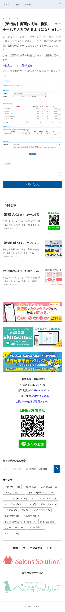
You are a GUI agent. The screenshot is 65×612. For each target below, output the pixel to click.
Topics (30, 486)
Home (6, 4)
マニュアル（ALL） (16, 498)
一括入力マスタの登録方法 (17, 65)
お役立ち (11, 509)
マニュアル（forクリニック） (20, 504)
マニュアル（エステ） (44, 498)
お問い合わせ (32, 184)
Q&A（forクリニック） (40, 492)
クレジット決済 (23, 4)
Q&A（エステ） (14, 492)
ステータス (12, 533)
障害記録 (47, 521)
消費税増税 (12, 515)
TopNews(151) (8, 164)
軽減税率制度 (32, 515)
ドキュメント (49, 504)
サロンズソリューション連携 (20, 521)
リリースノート (14, 527)
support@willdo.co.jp (37, 395)
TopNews (12, 486)
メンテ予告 (36, 527)
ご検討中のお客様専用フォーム (33, 401)
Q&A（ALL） (49, 486)
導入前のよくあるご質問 (36, 509)
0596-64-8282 (40, 390)
